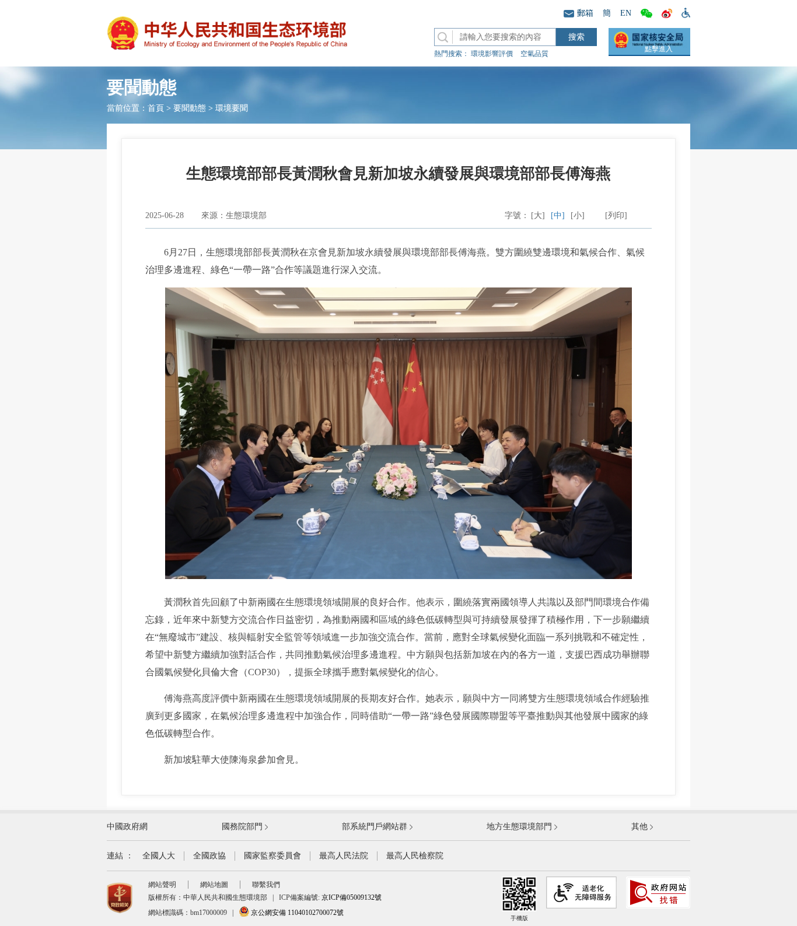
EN (625, 13)
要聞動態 (189, 108)
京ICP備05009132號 (351, 897)
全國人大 (158, 855)
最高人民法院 (343, 855)
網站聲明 (162, 885)
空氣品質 (534, 54)
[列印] (616, 215)
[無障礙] (683, 12)
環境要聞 (231, 108)
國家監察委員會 (272, 855)
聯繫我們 (266, 885)
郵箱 (585, 13)
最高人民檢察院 (414, 855)
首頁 (156, 108)
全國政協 (209, 855)
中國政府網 (127, 826)
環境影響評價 (492, 54)
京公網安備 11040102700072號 (296, 913)
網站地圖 (214, 885)
